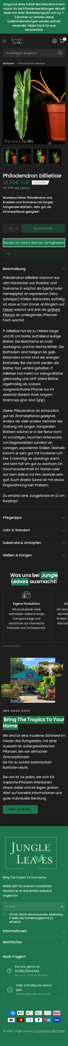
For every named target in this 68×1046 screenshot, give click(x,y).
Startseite (8, 63)
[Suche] (60, 53)
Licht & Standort (16, 530)
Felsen (8, 309)
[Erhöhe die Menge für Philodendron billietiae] (16, 228)
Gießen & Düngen (17, 555)
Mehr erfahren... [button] (20, 809)
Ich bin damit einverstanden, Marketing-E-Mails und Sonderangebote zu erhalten (36, 918)
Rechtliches (12, 942)
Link (40, 400)
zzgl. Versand (22, 187)
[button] (34, 242)
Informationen (15, 931)
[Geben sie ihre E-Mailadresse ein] (61, 906)
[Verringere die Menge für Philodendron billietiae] (6, 228)
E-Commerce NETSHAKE (49, 1031)
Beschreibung (14, 269)
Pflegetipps (12, 517)
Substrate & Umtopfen (22, 542)
